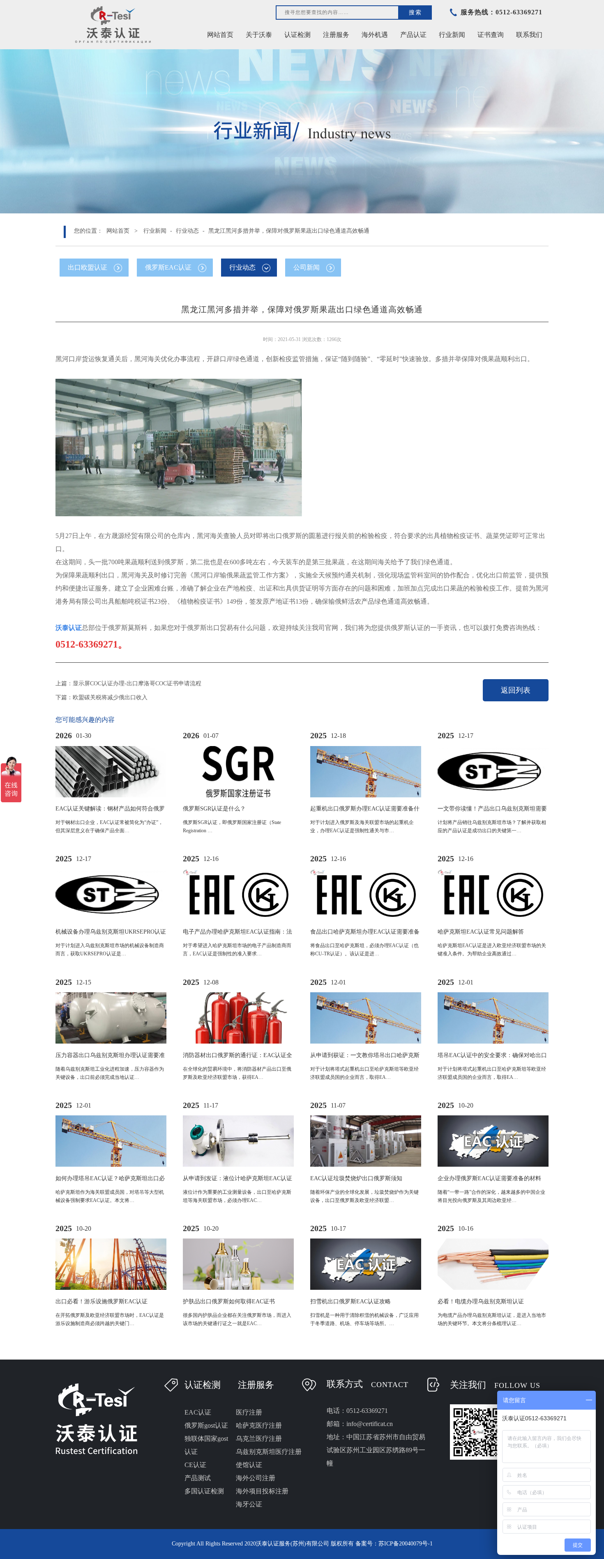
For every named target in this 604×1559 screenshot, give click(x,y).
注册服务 (256, 1385)
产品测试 (197, 1477)
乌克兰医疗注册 (259, 1438)
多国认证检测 (204, 1491)
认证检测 (202, 1385)
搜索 (415, 12)
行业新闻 (154, 231)
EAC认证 (197, 1412)
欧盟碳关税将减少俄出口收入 (110, 697)
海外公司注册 (255, 1477)
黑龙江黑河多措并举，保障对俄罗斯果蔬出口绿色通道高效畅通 (288, 231)
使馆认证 (249, 1464)
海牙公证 (249, 1504)
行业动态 (187, 231)
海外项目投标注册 (262, 1491)
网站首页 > (122, 231)
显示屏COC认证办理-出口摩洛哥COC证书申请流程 (137, 683)
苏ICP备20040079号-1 (405, 1544)
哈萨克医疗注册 (259, 1425)
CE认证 (195, 1464)
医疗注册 (249, 1412)
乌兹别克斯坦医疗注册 (269, 1451)
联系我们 (529, 34)
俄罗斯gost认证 (206, 1425)
